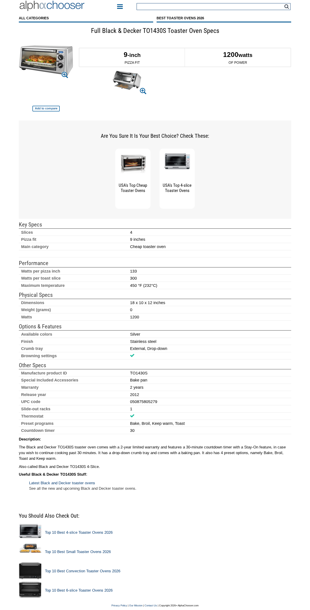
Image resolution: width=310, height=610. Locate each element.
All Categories (34, 18)
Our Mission (136, 605)
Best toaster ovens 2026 (180, 18)
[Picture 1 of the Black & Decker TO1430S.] (126, 81)
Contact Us (151, 605)
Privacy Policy (119, 605)
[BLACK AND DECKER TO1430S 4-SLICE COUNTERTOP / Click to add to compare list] (46, 108)
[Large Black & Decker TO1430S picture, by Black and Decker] (46, 62)
